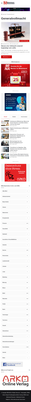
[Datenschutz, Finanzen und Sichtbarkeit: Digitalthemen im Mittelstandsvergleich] (5, 136)
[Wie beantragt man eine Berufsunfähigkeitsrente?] (5, 143)
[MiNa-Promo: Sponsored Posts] (15, 9)
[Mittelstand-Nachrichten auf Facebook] (12, 366)
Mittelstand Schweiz (20, 397)
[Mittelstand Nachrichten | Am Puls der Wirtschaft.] (9, 3)
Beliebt (14, 116)
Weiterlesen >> (6, 56)
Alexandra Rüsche (5, 43)
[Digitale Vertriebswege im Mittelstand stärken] (5, 130)
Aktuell (5, 116)
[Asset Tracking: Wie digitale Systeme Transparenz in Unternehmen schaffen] (5, 156)
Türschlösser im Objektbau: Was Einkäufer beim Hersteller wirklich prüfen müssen (18, 149)
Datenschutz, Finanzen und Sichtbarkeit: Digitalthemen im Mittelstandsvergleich (17, 136)
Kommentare (24, 116)
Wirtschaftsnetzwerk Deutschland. (18, 399)
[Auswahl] (2, 3)
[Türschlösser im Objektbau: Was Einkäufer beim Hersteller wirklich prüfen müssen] (5, 149)
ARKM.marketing (15, 90)
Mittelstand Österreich (11, 397)
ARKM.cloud (26, 394)
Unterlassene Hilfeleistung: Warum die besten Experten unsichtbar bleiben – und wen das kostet (19, 123)
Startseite (4, 14)
